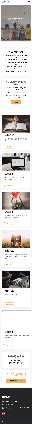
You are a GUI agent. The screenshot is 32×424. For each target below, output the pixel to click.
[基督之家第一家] (5, 2)
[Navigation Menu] (29, 2)
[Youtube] (3, 413)
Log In (3, 421)
